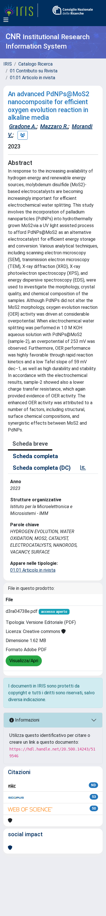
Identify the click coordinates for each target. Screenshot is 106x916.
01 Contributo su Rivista (33, 71)
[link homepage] (20, 10)
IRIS (7, 64)
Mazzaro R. (54, 126)
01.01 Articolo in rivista (32, 77)
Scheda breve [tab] (30, 443)
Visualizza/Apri (23, 660)
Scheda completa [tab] (35, 456)
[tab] (83, 468)
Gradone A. (22, 126)
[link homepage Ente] (72, 10)
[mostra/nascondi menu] (5, 20)
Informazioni (26, 720)
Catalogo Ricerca (35, 64)
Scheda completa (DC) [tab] (42, 467)
